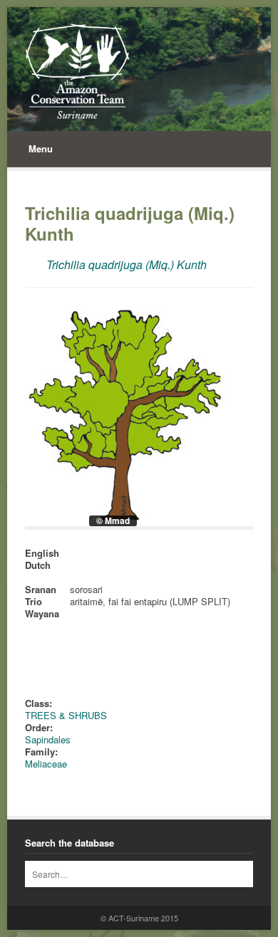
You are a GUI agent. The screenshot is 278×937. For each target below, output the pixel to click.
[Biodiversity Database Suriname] (77, 71)
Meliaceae (46, 763)
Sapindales (48, 739)
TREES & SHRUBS (66, 715)
